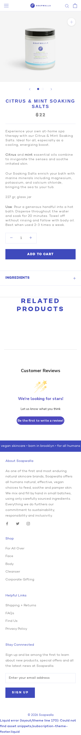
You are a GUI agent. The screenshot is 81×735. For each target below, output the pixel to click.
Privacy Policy (16, 629)
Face (9, 556)
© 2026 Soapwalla (41, 715)
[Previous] (29, 89)
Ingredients (17, 278)
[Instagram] (28, 524)
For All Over (14, 548)
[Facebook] (7, 524)
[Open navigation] (6, 5)
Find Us (11, 621)
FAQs (9, 613)
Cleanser (12, 571)
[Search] (67, 6)
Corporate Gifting (19, 579)
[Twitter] (17, 524)
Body (9, 564)
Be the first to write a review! (40, 420)
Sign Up (20, 692)
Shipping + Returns (20, 605)
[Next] (51, 89)
